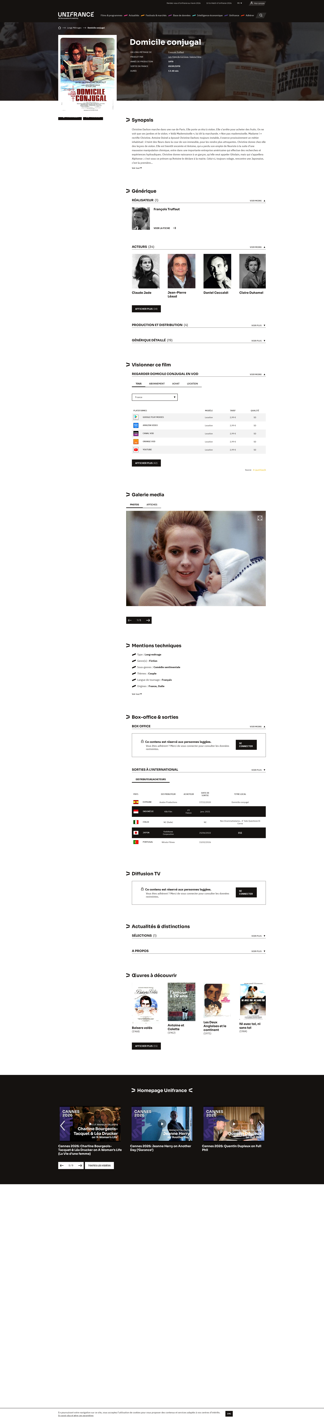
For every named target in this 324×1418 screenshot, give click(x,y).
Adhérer (250, 15)
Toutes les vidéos (99, 1165)
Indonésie (148, 811)
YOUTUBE (147, 449)
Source (248, 470)
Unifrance (234, 15)
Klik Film (168, 811)
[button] (260, 518)
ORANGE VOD (148, 441)
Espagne (147, 802)
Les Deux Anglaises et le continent (215, 1026)
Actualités (134, 15)
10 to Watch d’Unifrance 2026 (219, 3)
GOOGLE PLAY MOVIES (153, 417)
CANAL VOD (148, 433)
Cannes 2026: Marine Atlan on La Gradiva (234, 1146)
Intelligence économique (210, 15)
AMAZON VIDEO (150, 425)
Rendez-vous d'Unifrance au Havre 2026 (184, 3)
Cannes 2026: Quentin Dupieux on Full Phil (159, 1148)
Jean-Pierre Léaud (177, 294)
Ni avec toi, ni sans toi (249, 1026)
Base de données (182, 15)
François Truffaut (176, 52)
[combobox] (155, 397)
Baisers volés (142, 1028)
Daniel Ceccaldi (216, 293)
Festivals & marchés (156, 15)
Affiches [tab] (152, 504)
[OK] (229, 1414)
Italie (146, 822)
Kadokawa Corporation (168, 832)
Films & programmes (111, 15)
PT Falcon (189, 811)
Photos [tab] (134, 504)
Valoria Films (195, 57)
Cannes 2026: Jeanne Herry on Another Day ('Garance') (88, 1148)
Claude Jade (141, 293)
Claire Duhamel (251, 293)
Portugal (148, 842)
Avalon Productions (168, 802)
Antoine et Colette (176, 1027)
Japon (146, 832)
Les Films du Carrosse (178, 57)
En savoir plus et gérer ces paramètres (76, 1415)
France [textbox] (138, 397)
